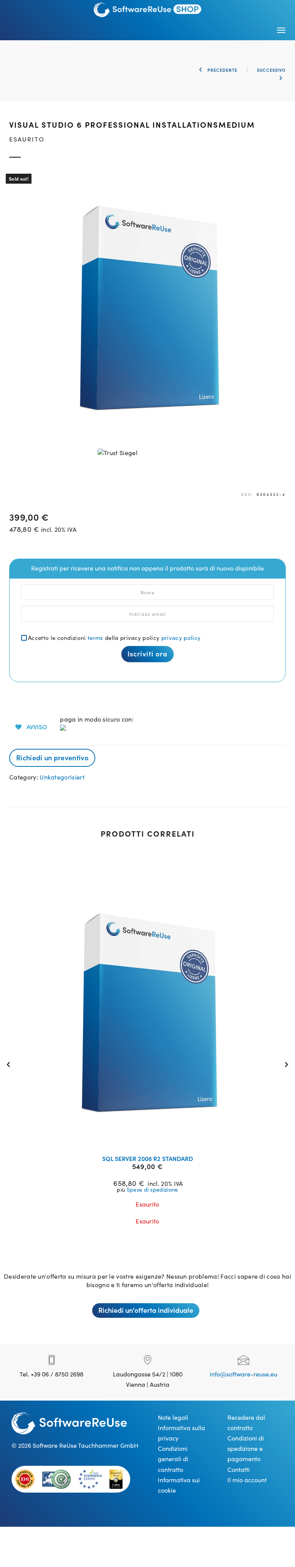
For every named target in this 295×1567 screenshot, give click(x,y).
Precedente (221, 70)
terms (95, 637)
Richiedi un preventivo (52, 757)
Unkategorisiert (62, 777)
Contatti (238, 1469)
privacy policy (181, 637)
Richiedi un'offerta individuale (145, 1310)
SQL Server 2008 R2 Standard (147, 1158)
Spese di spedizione (152, 1189)
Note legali (173, 1417)
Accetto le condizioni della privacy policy (114, 637)
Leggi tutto (152, 1139)
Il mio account (247, 1479)
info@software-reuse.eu (243, 1374)
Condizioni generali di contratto (173, 1458)
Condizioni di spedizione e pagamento (245, 1448)
